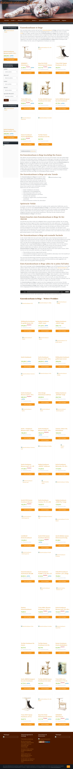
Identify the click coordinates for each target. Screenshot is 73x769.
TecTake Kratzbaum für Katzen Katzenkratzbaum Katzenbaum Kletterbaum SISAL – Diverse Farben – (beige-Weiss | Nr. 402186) (27, 644)
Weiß (21, 33)
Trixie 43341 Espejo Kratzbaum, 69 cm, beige (61, 64)
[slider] (67, 291)
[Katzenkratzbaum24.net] (36, 9)
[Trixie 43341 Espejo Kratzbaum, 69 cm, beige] (62, 52)
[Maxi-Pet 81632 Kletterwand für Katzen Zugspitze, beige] (45, 52)
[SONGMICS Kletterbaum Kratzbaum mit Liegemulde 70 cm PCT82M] (28, 52)
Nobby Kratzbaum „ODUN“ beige (61, 322)
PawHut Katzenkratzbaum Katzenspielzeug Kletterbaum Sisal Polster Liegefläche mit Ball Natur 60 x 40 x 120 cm (28, 608)
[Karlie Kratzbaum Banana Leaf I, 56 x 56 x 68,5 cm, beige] (62, 596)
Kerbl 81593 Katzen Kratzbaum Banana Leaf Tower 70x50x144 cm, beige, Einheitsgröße (27, 501)
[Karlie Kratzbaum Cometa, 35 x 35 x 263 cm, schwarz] (45, 489)
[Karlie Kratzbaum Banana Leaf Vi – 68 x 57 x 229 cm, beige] (45, 417)
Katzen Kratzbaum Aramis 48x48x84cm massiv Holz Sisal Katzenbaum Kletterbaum (27, 135)
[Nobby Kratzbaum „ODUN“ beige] (62, 310)
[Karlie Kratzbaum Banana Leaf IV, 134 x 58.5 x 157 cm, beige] (28, 382)
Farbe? (27, 20)
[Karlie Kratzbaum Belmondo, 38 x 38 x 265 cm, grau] (62, 453)
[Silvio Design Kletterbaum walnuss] (45, 382)
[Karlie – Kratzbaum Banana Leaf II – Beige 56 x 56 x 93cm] (28, 417)
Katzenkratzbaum (47, 30)
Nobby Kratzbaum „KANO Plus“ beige (61, 501)
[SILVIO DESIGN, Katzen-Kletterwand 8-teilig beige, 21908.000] (62, 525)
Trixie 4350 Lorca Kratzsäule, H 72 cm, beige (27, 100)
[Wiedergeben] (22, 292)
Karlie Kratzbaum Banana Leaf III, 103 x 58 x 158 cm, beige (44, 358)
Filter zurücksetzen (13, 100)
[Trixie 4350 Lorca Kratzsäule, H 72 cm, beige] (28, 88)
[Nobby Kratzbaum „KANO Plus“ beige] (62, 489)
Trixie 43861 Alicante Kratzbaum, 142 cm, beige (44, 608)
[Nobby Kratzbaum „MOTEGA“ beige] (62, 382)
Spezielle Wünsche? (9, 93)
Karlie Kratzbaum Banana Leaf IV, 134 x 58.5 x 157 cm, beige (27, 394)
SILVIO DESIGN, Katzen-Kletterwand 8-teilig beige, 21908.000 (62, 537)
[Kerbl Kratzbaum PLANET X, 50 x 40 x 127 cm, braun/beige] (45, 561)
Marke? (34, 20)
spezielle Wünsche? (44, 20)
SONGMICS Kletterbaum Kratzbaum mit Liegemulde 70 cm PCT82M (26, 64)
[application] (45, 291)
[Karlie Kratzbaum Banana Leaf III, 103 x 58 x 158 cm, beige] (45, 346)
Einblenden (33, 151)
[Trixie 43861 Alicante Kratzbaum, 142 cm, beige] (45, 596)
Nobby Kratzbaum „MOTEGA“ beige (61, 393)
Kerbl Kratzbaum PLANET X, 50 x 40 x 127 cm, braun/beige (45, 572)
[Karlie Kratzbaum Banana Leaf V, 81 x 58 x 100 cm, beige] (28, 453)
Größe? (13, 20)
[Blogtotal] (41, 742)
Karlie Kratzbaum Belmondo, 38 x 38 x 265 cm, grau (61, 465)
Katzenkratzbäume (62, 267)
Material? (20, 20)
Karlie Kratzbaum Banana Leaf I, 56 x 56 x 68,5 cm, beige (62, 608)
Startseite (6, 20)
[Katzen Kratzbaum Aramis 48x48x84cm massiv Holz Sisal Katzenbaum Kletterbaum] (28, 124)
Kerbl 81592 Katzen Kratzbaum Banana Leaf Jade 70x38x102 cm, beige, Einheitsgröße (44, 537)
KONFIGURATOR (56, 20)
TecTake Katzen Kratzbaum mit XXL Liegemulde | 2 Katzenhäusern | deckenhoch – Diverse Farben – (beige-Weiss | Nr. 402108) (45, 135)
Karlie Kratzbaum (26, 357)
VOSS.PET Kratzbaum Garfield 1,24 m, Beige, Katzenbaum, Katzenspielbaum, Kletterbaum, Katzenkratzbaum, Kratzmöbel (62, 572)
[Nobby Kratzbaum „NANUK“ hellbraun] (45, 453)
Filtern (6, 100)
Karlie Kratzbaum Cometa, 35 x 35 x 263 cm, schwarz (44, 501)
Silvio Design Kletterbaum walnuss (44, 393)
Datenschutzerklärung (55, 767)
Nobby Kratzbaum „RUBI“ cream (43, 322)
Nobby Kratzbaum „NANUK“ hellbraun (44, 465)
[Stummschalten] (64, 292)
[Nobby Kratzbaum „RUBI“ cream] (45, 310)
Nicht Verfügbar (28, 72)
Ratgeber (64, 20)
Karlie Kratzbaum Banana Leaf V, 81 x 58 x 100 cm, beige (27, 465)
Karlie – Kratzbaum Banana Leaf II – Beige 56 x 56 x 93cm (27, 429)
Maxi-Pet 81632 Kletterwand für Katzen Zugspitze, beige (45, 64)
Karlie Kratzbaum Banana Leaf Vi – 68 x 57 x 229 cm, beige (44, 429)
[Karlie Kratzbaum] (28, 346)
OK (68, 766)
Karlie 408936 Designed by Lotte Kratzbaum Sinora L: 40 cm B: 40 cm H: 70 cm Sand (62, 100)
